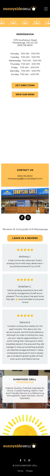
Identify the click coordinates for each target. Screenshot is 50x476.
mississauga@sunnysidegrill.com (25, 178)
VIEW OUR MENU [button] (25, 94)
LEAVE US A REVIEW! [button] (25, 238)
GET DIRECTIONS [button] (25, 85)
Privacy (29, 471)
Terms (20, 471)
